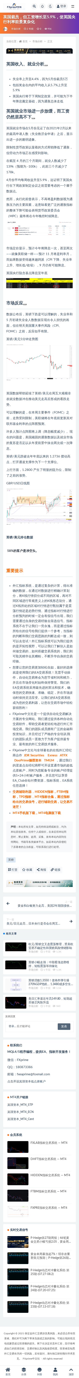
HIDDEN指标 (44, 791)
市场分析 (16, 29)
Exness (53, 755)
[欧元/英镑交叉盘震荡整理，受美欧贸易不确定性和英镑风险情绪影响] (15, 946)
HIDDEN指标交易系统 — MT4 (50, 1175)
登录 (63, 6)
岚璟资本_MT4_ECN (20, 1112)
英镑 (11, 860)
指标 (22, 585)
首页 (25, 41)
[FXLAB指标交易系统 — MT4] (17, 1148)
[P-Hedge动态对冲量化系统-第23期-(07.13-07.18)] (17, 1307)
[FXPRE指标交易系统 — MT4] (17, 1211)
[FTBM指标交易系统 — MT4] (17, 1197)
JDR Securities (34, 755)
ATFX (63, 755)
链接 (57, 869)
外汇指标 (38, 641)
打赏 (14, 869)
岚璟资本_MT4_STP (20, 1104)
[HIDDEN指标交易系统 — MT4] (17, 1180)
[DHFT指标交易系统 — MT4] (17, 1164)
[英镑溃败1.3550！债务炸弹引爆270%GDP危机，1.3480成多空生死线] (15, 990)
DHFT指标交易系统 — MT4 (48, 1159)
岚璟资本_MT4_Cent (20, 1119)
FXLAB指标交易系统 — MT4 (49, 1143)
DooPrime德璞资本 (28, 760)
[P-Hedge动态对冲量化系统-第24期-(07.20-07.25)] (17, 1290)
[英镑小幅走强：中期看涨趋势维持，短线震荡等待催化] (15, 965)
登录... (12, 1026)
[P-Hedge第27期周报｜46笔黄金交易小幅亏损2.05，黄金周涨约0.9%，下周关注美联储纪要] (17, 1242)
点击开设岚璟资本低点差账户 (26, 1081)
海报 (42, 869)
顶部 (71, 1374)
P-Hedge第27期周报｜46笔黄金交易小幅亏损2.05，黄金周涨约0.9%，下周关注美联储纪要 (51, 1242)
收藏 (28, 869)
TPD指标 (25, 796)
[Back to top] (46, 65)
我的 (55, 1374)
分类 (23, 1374)
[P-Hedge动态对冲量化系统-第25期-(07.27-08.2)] (17, 1274)
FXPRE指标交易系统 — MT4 (49, 1207)
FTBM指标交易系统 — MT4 (48, 1191)
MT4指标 (41, 796)
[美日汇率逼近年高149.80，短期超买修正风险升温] (15, 1003)
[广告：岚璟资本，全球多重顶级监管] (39, 51)
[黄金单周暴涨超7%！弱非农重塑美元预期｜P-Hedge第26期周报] (17, 1258)
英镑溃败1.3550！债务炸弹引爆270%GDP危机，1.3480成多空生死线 (51, 984)
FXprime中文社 (23, 714)
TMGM (49, 760)
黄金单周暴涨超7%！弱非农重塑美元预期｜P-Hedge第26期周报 (51, 1258)
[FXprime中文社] (5, 29)
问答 (39, 1374)
